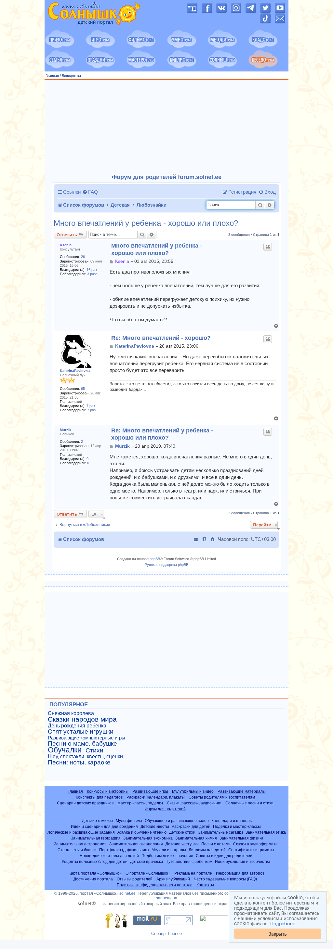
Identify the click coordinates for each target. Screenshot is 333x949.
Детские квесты (154, 826)
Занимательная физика (241, 838)
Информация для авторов (240, 873)
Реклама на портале (193, 873)
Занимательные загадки (220, 832)
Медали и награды (169, 850)
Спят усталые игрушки (80, 732)
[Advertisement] (166, 127)
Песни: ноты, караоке (79, 762)
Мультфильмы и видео (193, 791)
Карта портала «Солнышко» (95, 873)
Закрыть (278, 933)
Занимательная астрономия (80, 844)
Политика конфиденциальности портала (155, 885)
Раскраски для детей (191, 826)
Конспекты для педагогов (99, 797)
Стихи (94, 750)
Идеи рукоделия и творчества (242, 861)
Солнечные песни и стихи (249, 803)
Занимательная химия (196, 838)
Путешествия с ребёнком (189, 861)
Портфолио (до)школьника (124, 850)
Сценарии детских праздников (85, 803)
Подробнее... (284, 923)
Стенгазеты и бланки (77, 850)
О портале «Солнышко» (148, 873)
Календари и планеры (232, 820)
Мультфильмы (129, 820)
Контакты (205, 885)
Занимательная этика (266, 832)
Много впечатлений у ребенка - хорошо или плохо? (146, 223)
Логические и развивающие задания (81, 832)
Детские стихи (182, 832)
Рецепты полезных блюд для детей (94, 861)
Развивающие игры (150, 791)
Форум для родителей (165, 809)
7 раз (91, 406)
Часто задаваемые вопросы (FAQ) (225, 879)
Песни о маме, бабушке (82, 744)
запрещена (166, 898)
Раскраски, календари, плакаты (156, 797)
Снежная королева (71, 713)
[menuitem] (90, 192)
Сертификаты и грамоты (251, 850)
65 (83, 389)
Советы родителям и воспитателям (222, 797)
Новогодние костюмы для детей (109, 855)
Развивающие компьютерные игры (86, 737)
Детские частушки (182, 844)
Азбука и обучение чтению (141, 832)
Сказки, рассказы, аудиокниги (194, 803)
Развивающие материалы (242, 791)
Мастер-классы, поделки (140, 803)
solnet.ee (127, 893)
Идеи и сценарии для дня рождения (104, 826)
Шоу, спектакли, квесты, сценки (85, 756)
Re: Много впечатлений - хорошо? (161, 338)
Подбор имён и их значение (167, 855)
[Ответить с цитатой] (267, 247)
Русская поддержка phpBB (166, 565)
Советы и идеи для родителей (224, 855)
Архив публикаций (173, 879)
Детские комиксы (97, 820)
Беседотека (71, 76)
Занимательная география (96, 838)
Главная (52, 76)
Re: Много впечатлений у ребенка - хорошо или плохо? (162, 434)
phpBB (155, 559)
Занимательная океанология (136, 844)
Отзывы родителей (135, 879)
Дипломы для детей (207, 850)
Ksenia (66, 245)
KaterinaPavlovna (75, 371)
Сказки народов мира (82, 719)
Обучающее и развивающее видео (177, 820)
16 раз (92, 270)
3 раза (92, 274)
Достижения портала (93, 879)
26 (83, 257)
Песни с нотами (216, 844)
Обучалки (65, 750)
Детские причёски (146, 861)
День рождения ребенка (77, 725)
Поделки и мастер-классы (237, 826)
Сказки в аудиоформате (255, 844)
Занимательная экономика (148, 838)
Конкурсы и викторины (107, 791)
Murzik (65, 430)
